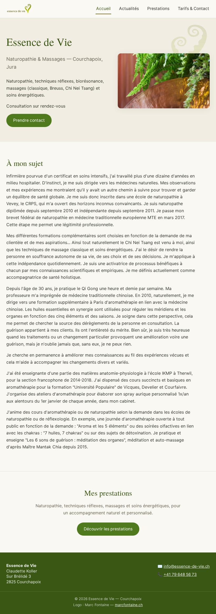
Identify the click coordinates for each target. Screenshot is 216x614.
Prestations (158, 8)
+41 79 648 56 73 (180, 574)
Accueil (103, 8)
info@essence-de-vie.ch (187, 566)
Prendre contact (29, 120)
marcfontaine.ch (129, 605)
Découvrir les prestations (108, 528)
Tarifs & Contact (193, 8)
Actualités (129, 8)
